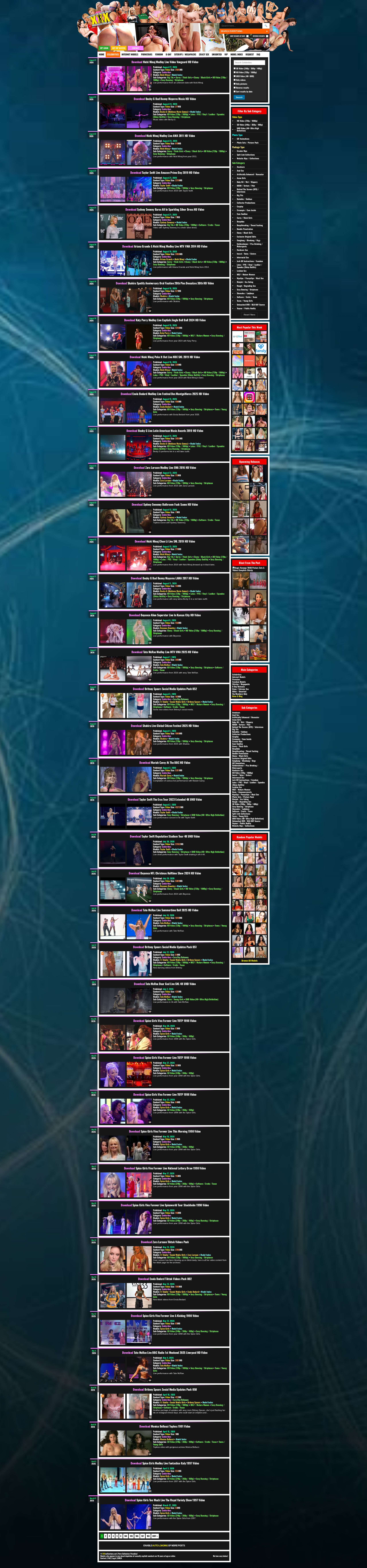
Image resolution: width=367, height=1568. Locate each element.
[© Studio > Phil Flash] (261, 445)
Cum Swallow (237, 743)
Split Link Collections (241, 813)
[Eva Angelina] (249, 385)
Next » (155, 1535)
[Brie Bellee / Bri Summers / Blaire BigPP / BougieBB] (261, 409)
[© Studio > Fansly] (261, 349)
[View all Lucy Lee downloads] (237, 905)
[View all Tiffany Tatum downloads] (249, 846)
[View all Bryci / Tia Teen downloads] (261, 917)
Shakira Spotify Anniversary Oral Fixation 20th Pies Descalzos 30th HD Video (171, 283)
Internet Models (130, 54)
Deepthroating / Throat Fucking (245, 751)
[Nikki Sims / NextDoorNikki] (261, 421)
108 (148, 1535)
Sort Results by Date (238, 36)
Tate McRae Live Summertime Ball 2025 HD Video (170, 910)
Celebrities (113, 54)
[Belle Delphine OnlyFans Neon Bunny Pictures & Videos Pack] (241, 598)
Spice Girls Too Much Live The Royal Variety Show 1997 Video (170, 1500)
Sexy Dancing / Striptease (172, 79)
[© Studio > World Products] (237, 349)
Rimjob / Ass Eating (240, 799)
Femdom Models (239, 681)
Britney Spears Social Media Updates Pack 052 (171, 689)
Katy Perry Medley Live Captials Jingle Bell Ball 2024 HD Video (171, 320)
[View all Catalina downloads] (261, 881)
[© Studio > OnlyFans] (237, 336)
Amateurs (236, 712)
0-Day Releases (238, 686)
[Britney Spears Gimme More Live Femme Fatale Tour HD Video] (258, 651)
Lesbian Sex (237, 787)
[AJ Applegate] (261, 433)
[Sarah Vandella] (237, 445)
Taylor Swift (165, 185)
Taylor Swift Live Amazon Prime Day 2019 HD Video (170, 172)
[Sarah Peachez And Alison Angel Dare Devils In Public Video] (241, 634)
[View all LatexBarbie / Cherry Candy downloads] (237, 917)
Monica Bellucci (167, 1439)
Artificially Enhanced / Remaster (245, 717)
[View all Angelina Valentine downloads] (261, 940)
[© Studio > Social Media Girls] (249, 397)
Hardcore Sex (237, 770)
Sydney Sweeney (167, 222)
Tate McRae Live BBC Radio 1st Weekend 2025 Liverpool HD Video (171, 1352)
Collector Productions (241, 734)
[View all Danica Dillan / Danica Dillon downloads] (261, 905)
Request (250, 54)
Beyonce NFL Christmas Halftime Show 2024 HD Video (170, 873)
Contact (103, 1558)
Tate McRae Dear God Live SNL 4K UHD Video (171, 984)
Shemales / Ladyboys (240, 808)
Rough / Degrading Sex (241, 801)
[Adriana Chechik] (249, 421)
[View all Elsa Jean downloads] (237, 858)
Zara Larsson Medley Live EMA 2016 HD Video (170, 467)
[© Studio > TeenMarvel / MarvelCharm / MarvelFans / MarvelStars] (249, 336)
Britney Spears (194, 701)
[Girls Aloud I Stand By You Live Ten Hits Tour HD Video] (258, 580)
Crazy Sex (204, 54)
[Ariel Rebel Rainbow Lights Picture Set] (241, 616)
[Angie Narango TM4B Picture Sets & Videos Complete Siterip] (250, 569)
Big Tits (170, 77)
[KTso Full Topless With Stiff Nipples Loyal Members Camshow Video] (258, 598)
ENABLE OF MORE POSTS (164, 1545)
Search (239, 97)
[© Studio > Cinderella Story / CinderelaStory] (249, 373)
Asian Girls (236, 719)
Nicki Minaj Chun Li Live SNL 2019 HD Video (170, 541)
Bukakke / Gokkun (239, 731)
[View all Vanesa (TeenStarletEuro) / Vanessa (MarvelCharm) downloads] (237, 881)
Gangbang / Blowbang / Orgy (244, 760)
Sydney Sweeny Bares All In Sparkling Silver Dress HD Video (170, 209)
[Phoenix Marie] (261, 385)
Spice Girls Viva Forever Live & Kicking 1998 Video (171, 1315)
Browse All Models (249, 960)
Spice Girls (165, 1033)
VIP (226, 54)
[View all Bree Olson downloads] (237, 893)
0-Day (168, 54)
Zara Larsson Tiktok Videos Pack (171, 1242)
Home (101, 54)
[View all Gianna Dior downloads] (237, 928)
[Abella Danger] (237, 421)
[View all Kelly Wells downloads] (249, 893)
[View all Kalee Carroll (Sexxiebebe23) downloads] (249, 869)
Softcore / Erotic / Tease (209, 224)
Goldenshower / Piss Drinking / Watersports (245, 766)
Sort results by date (244, 91)
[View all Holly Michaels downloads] (249, 952)
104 (125, 1535)
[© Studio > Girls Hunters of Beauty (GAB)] (237, 409)
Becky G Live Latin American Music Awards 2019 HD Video (170, 430)
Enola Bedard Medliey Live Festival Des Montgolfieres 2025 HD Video (170, 394)
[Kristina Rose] (249, 433)
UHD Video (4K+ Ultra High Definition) (208, 814)
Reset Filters (249, 315)
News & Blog (237, 696)
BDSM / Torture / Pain (241, 724)
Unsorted (217, 54)
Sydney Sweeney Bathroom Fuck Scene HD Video (170, 504)
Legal (114, 1558)
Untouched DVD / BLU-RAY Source (246, 820)
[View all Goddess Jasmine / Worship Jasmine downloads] (249, 917)
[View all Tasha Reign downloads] (261, 869)
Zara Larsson (165, 480)
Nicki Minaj (165, 74)
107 (142, 1535)
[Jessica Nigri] (237, 373)
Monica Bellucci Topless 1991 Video (170, 1426)
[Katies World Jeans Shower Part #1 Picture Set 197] (241, 580)
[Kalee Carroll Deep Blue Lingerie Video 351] (258, 634)
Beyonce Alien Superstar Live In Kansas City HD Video (171, 615)
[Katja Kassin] (249, 409)
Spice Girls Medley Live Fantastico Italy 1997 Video (170, 1463)
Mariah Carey (166, 775)
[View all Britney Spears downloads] (237, 869)
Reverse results (242, 88)
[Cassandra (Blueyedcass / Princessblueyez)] (249, 445)
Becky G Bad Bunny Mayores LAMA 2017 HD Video (170, 578)
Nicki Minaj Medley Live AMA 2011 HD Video (170, 135)
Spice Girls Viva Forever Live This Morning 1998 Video (171, 1131)
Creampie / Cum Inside (241, 739)
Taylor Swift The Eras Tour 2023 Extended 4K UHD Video (170, 799)
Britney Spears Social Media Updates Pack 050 (171, 1389)
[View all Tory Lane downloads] (249, 940)
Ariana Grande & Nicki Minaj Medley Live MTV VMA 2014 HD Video (170, 246)
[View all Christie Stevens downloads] (237, 846)
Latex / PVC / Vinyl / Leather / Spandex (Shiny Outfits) (177, 375)
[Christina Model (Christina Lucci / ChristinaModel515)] (249, 349)
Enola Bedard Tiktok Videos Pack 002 (171, 1279)
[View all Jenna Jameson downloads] (261, 846)
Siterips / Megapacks (185, 54)
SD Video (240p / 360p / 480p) (180, 1036)
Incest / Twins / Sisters (241, 775)
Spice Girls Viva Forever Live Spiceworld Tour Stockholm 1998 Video (170, 1205)
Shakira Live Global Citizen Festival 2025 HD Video (170, 725)
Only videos (241, 80)
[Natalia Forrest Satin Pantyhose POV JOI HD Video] (258, 616)
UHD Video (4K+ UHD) (245, 76)
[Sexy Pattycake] (261, 361)
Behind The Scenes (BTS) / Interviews (247, 726)
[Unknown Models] (261, 336)
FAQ (258, 54)
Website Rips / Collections (243, 825)
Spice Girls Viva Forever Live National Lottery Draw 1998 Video (171, 1168)
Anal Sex (235, 714)
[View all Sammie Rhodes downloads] (249, 858)
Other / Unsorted (239, 691)
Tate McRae (165, 664)
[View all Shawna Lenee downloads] (261, 928)
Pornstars (146, 54)
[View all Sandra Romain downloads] (237, 940)
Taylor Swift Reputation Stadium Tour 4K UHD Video (170, 836)
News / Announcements (242, 791)
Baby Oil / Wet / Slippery (242, 722)
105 (131, 1535)
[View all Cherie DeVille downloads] (249, 881)
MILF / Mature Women (200, 335)
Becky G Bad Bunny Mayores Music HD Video (171, 99)
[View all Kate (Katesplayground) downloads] (261, 952)
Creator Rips (237, 741)
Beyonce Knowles (167, 627)
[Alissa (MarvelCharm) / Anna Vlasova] (237, 385)
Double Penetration (240, 753)
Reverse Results (259, 36)
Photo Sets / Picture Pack (243, 796)
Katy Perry (165, 332)
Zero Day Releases (181, 699)
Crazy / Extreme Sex (240, 688)
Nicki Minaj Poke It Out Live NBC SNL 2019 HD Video (170, 357)
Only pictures (241, 84)
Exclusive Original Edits (241, 758)
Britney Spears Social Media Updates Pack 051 (171, 947)
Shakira (163, 296)
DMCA (119, 1558)
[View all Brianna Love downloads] (237, 952)
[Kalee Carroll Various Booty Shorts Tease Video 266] (241, 651)
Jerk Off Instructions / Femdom (245, 779)
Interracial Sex (238, 777)
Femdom (159, 54)
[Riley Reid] (237, 397)
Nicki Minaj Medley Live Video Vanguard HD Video (170, 62)
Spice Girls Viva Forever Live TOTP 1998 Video (170, 1020)
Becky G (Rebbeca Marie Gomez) (174, 111)
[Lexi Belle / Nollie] (261, 397)
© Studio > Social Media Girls (173, 701)
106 (136, 1535)
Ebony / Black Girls (202, 77)
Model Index (237, 54)
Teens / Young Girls (175, 999)
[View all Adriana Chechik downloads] (249, 928)
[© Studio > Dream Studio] (237, 361)
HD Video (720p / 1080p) (178, 114)
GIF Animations (238, 763)
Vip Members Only (239, 693)
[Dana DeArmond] (261, 373)
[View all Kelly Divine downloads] (261, 858)
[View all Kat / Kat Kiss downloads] (261, 893)
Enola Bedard (166, 406)
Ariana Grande (166, 259)
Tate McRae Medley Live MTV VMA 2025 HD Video (170, 652)
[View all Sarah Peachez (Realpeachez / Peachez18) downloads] (249, 905)
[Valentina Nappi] (237, 433)
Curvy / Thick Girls (184, 77)
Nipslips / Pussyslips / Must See (245, 794)
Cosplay (235, 736)
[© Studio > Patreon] (249, 361)
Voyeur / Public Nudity (241, 823)
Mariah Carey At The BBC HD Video (170, 762)
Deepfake (236, 748)
